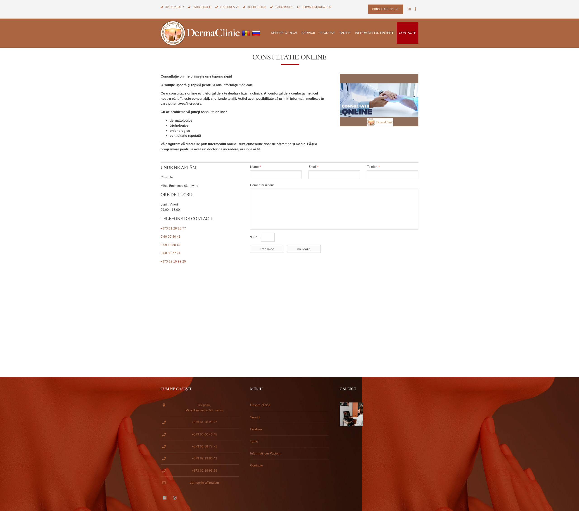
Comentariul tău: (262, 185)
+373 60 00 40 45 (201, 7)
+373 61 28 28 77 (174, 7)
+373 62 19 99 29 (283, 7)
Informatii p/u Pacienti (374, 33)
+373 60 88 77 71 (229, 7)
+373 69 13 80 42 (256, 7)
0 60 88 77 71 (170, 253)
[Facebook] (415, 9)
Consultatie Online (385, 9)
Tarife (344, 33)
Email (313, 166)
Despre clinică (284, 33)
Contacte (407, 33)
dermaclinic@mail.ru (316, 7)
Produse (327, 33)
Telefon (373, 166)
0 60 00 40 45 (170, 236)
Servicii (308, 33)
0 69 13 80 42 (170, 245)
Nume (255, 166)
